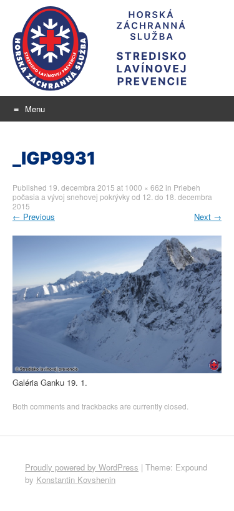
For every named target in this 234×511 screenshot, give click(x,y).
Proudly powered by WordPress (82, 467)
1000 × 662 (144, 187)
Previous (33, 216)
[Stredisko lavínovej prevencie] (117, 48)
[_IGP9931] (117, 370)
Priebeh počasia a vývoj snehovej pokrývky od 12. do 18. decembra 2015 (112, 196)
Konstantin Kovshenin (75, 479)
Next (208, 216)
